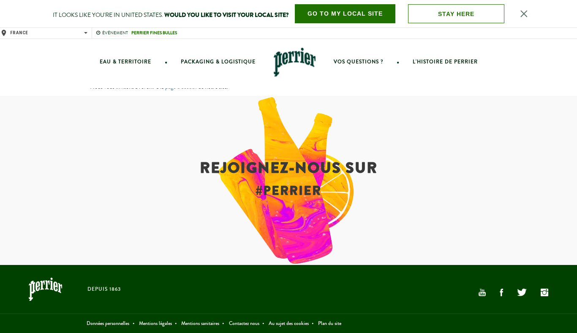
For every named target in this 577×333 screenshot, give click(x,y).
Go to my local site (345, 13)
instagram (544, 292)
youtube (482, 292)
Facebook (502, 292)
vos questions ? (358, 62)
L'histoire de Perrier (445, 62)
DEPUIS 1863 (104, 289)
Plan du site (329, 323)
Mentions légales (155, 323)
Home (295, 61)
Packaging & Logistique (218, 62)
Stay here (456, 14)
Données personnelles (108, 323)
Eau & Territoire (125, 62)
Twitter (521, 292)
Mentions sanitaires (200, 323)
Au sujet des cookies (289, 323)
